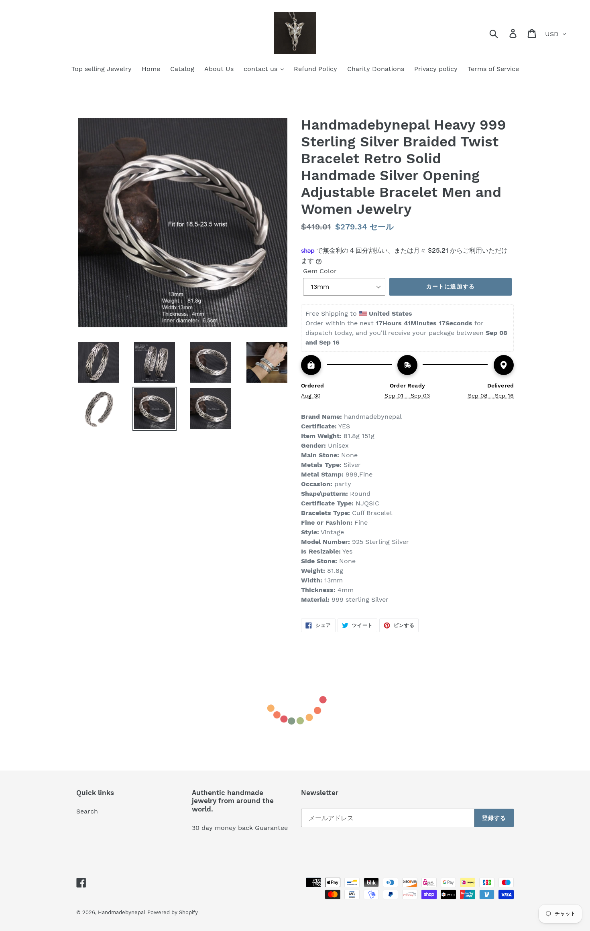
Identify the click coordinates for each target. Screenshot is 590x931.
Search (87, 811)
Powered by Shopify (172, 912)
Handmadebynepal (121, 912)
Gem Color (320, 271)
